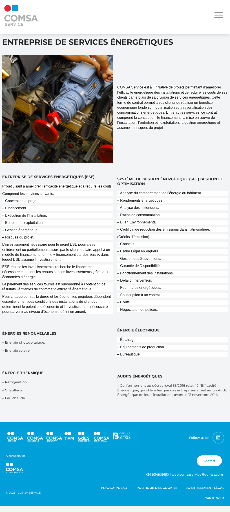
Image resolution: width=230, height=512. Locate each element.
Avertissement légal (205, 488)
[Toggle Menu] (218, 15)
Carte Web (214, 498)
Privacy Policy (114, 488)
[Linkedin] (218, 438)
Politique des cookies (157, 488)
